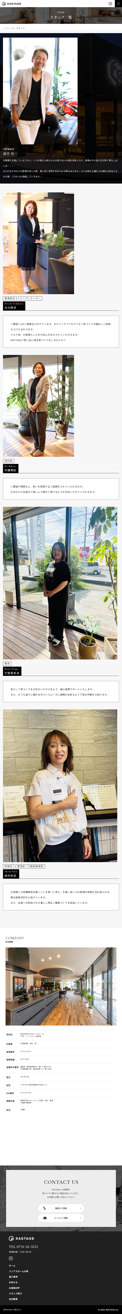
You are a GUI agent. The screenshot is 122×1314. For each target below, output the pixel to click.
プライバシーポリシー (12, 1309)
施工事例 (13, 1276)
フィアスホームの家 (18, 1271)
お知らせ (13, 1282)
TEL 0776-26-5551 (23, 1246)
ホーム (12, 1265)
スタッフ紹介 (15, 1293)
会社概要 (13, 1298)
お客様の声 (14, 1287)
